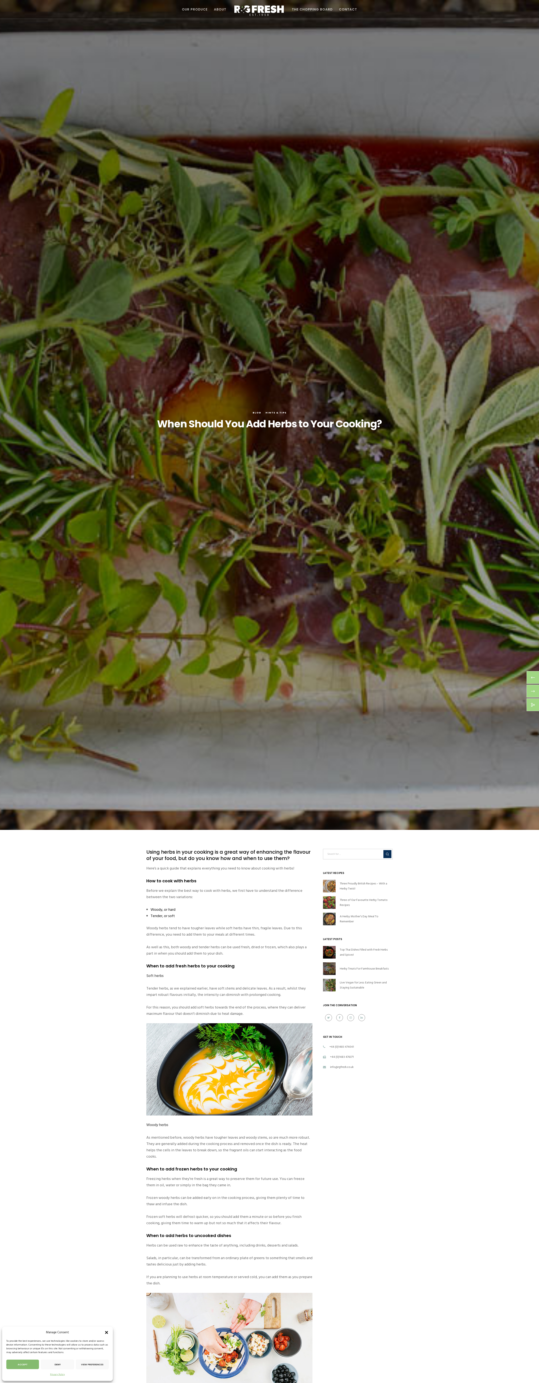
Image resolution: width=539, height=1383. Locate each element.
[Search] (387, 854)
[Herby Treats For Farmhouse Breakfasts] (329, 968)
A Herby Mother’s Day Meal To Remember (359, 919)
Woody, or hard (163, 910)
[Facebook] (339, 1017)
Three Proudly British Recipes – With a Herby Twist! (363, 886)
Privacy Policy (57, 1374)
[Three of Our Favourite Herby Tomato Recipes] (329, 902)
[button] (106, 1332)
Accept (23, 1364)
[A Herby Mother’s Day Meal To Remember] (329, 919)
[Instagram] (350, 1017)
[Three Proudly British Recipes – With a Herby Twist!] (329, 886)
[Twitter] (328, 1017)
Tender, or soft (163, 916)
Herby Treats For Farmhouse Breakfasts (364, 968)
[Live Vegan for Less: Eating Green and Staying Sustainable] (329, 985)
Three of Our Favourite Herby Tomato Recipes (364, 902)
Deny (58, 1364)
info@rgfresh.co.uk (342, 1067)
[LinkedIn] (361, 1017)
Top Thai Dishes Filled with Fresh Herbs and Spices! (364, 952)
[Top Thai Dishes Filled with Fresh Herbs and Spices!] (329, 952)
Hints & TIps (276, 412)
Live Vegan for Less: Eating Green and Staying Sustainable (363, 985)
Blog (257, 412)
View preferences (92, 1364)
